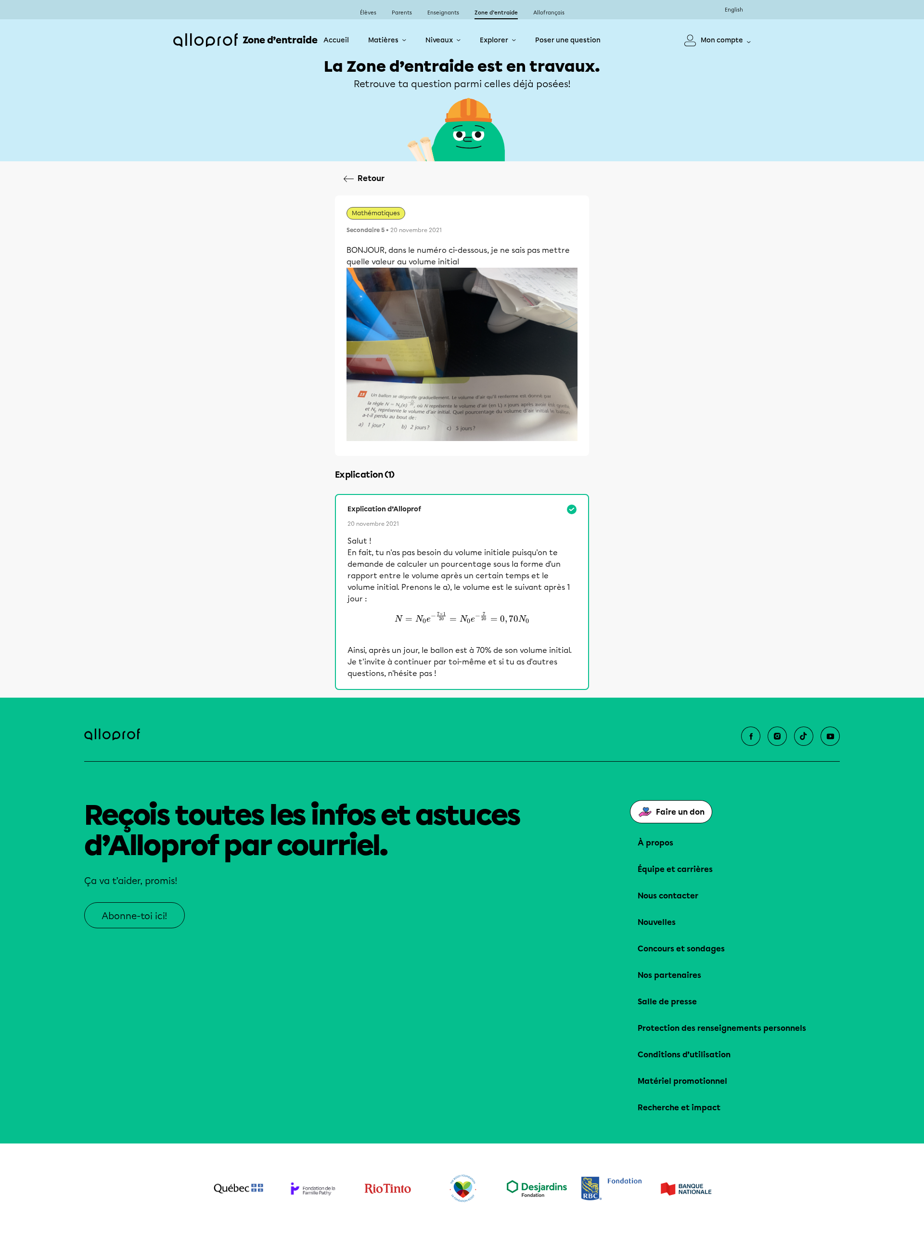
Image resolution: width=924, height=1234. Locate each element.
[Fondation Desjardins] (537, 1188)
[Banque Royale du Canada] (611, 1188)
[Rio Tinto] (388, 1189)
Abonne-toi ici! (134, 916)
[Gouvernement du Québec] (238, 1189)
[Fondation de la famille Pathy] (313, 1188)
